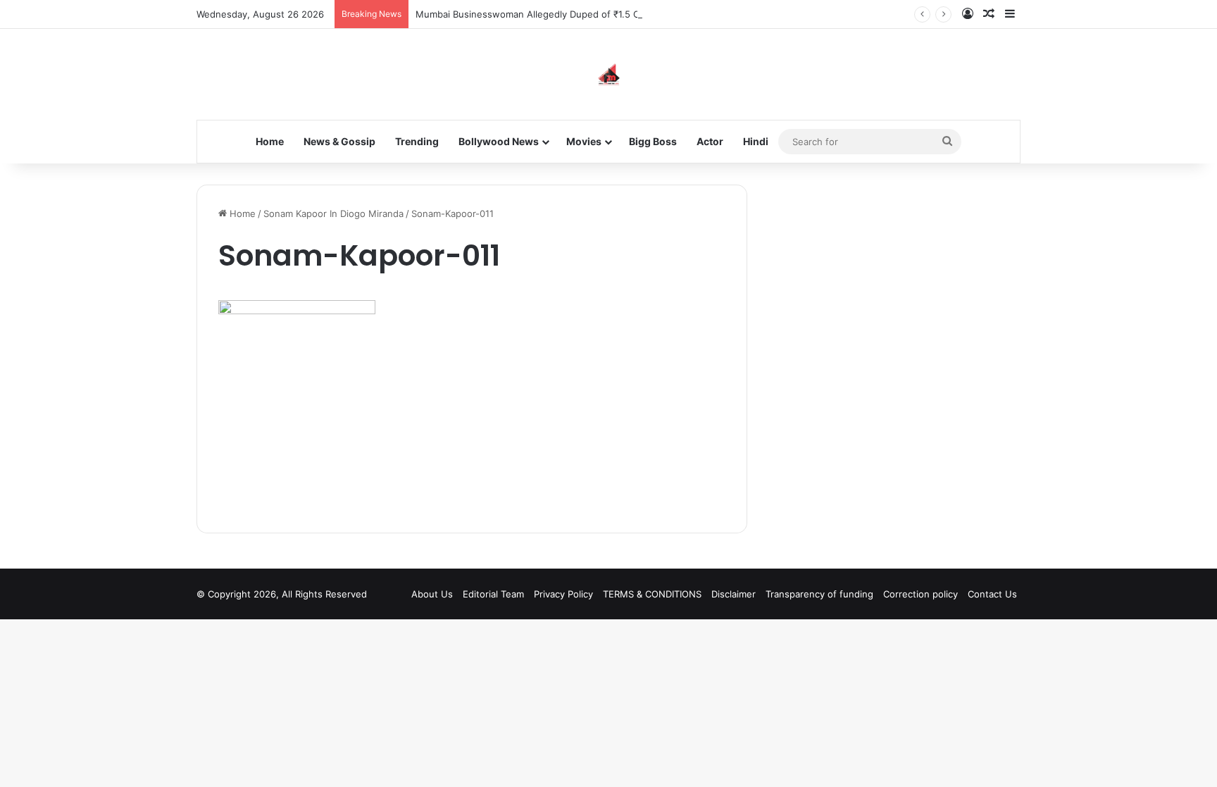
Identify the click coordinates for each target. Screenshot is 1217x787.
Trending (417, 141)
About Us (432, 594)
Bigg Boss (653, 141)
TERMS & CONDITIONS (652, 594)
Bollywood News (498, 141)
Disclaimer (733, 594)
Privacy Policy (563, 594)
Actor (710, 141)
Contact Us (992, 594)
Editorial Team (493, 594)
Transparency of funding (819, 594)
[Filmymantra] (609, 74)
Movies (583, 141)
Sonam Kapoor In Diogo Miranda (333, 213)
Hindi (755, 141)
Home (270, 141)
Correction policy (920, 594)
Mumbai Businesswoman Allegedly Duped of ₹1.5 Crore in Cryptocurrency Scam (591, 14)
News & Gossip (339, 141)
